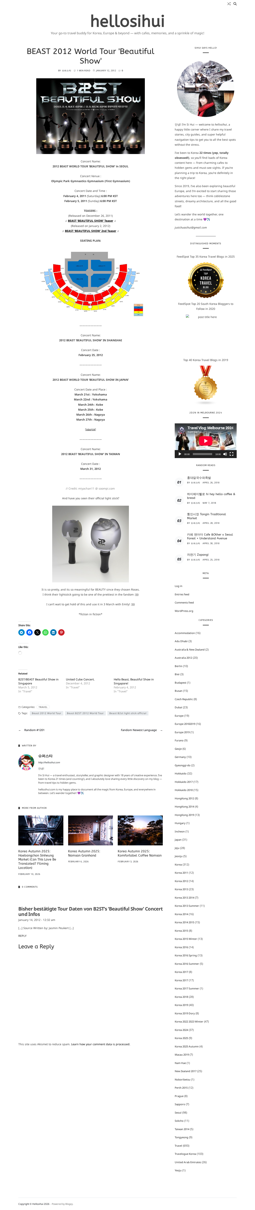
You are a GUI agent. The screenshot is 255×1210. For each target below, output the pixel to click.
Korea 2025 (181, 1038)
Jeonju (178, 856)
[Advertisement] (90, 1078)
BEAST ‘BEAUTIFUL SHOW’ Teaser (90, 221)
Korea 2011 (181, 872)
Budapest (180, 682)
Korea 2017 (181, 972)
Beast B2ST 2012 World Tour (85, 713)
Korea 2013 (181, 889)
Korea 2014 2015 (184, 922)
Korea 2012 (181, 881)
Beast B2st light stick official (127, 713)
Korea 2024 (181, 1030)
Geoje (178, 749)
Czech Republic (184, 699)
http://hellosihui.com (49, 762)
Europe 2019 (182, 732)
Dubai (178, 707)
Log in (178, 586)
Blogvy (69, 1204)
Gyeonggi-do (182, 765)
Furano (179, 740)
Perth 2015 (181, 1087)
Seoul (178, 1112)
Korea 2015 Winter (186, 939)
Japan (178, 839)
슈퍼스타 (66, 70)
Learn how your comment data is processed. (100, 1044)
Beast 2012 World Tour (46, 713)
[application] (206, 440)
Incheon (180, 831)
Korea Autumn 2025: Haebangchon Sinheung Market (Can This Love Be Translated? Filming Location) (37, 859)
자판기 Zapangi (198, 554)
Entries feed (182, 594)
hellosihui (127, 21)
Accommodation (185, 633)
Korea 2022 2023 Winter (189, 1021)
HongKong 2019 (184, 815)
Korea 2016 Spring (186, 955)
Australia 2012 (183, 657)
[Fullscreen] (231, 454)
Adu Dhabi (181, 641)
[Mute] (225, 454)
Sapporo (180, 1104)
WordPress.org (184, 611)
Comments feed (184, 602)
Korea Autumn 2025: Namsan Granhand (84, 853)
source (90, 429)
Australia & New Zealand (190, 649)
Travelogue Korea (185, 1154)
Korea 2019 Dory (185, 1013)
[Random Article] (229, 4)
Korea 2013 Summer (187, 906)
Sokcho (179, 1121)
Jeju (177, 848)
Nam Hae (180, 1063)
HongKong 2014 (184, 806)
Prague (179, 1096)
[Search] (235, 3)
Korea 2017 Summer (187, 988)
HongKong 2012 (184, 798)
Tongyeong (181, 1137)
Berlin (178, 666)
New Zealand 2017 (185, 1071)
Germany (180, 757)
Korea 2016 (181, 947)
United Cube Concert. (80, 679)
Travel (43, 707)
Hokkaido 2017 (184, 782)
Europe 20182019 (185, 724)
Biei (177, 674)
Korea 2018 (181, 997)
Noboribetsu (182, 1079)
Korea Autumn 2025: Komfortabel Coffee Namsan (140, 853)
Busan (178, 691)
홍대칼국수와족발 (199, 478)
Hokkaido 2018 (184, 790)
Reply (22, 936)
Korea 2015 (181, 930)
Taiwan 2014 (182, 1129)
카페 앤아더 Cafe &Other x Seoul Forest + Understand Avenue (210, 536)
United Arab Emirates (188, 1162)
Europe (179, 715)
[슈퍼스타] (26, 762)
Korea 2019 (181, 1005)
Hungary (180, 823)
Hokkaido (180, 773)
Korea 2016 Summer (187, 964)
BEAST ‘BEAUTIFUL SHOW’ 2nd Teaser (90, 231)
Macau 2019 (182, 1054)
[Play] (180, 454)
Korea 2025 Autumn (187, 1046)
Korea (178, 864)
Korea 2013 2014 (184, 897)
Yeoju (178, 1170)
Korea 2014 (181, 914)
